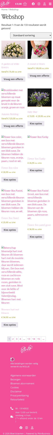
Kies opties (36, 123)
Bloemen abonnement (22, 383)
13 (28, 339)
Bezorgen (15, 379)
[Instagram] (39, 4)
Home (4, 9)
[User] (44, 4)
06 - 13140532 (22, 408)
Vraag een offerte (13, 79)
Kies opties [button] (10, 179)
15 (38, 339)
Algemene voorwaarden (23, 375)
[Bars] (50, 4)
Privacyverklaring (19, 395)
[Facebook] (33, 4)
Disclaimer (16, 391)
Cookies (14, 387)
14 (33, 339)
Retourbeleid (17, 399)
